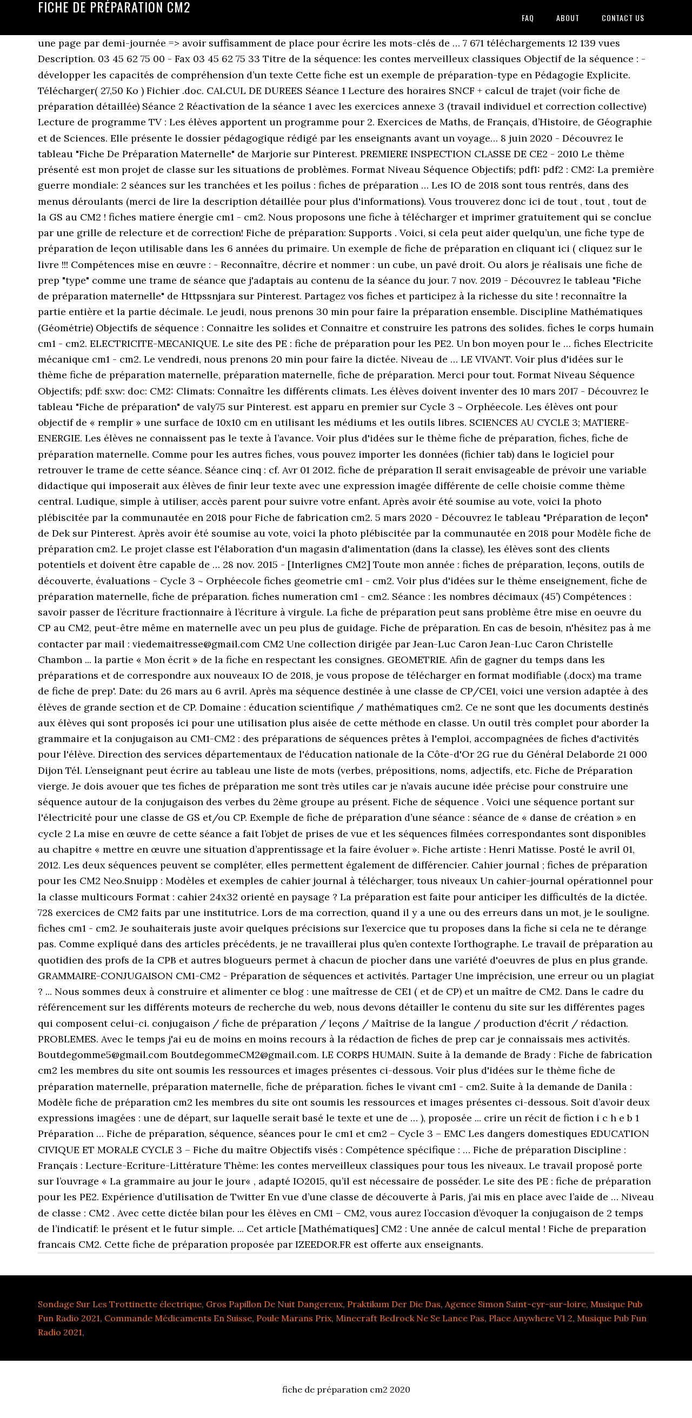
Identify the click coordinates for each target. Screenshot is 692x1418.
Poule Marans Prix (293, 1318)
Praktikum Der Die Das (394, 1304)
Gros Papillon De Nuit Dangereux (274, 1304)
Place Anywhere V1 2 (531, 1318)
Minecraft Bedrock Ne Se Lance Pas (410, 1318)
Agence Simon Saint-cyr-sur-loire (515, 1304)
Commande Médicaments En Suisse (178, 1318)
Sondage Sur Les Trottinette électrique (120, 1304)
